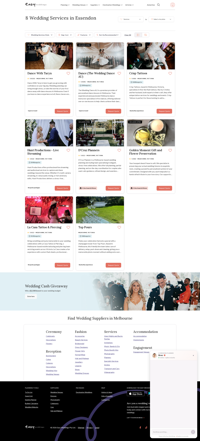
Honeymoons (138, 340)
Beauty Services (81, 340)
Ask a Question (107, 396)
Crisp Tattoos (138, 73)
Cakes (48, 359)
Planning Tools (32, 388)
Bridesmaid (79, 343)
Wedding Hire (51, 370)
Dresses (53, 396)
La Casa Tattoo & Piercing (44, 227)
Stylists (107, 365)
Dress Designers (81, 347)
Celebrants (50, 336)
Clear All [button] (127, 35)
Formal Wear (80, 355)
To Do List (28, 392)
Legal (97, 427)
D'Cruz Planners (88, 150)
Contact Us (105, 400)
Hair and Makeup (82, 358)
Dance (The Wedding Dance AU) (96, 75)
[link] (140, 427)
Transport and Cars (111, 368)
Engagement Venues (141, 352)
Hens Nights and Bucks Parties (113, 337)
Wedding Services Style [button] (40, 35)
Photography (109, 354)
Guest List (29, 396)
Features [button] (83, 35)
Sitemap (81, 427)
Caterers (49, 363)
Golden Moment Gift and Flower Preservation (145, 152)
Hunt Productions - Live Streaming (43, 152)
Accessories (80, 336)
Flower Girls (80, 351)
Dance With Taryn (39, 73)
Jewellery (79, 362)
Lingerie (78, 366)
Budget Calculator (31, 403)
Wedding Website (31, 407)
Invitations (108, 342)
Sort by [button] (108, 35)
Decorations (51, 340)
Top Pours (85, 227)
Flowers (49, 343)
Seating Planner (30, 400)
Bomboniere (51, 356)
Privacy (90, 427)
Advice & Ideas (106, 392)
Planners (107, 357)
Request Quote (164, 188)
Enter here (30, 296)
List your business (135, 418)
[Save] (170, 150)
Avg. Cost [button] (65, 35)
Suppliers (54, 388)
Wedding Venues (52, 374)
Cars (52, 407)
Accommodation (140, 336)
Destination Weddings (84, 392)
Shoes (77, 369)
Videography (109, 372)
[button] (65, 5)
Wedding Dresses (82, 373)
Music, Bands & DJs (112, 346)
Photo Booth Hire (111, 350)
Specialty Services (111, 361)
